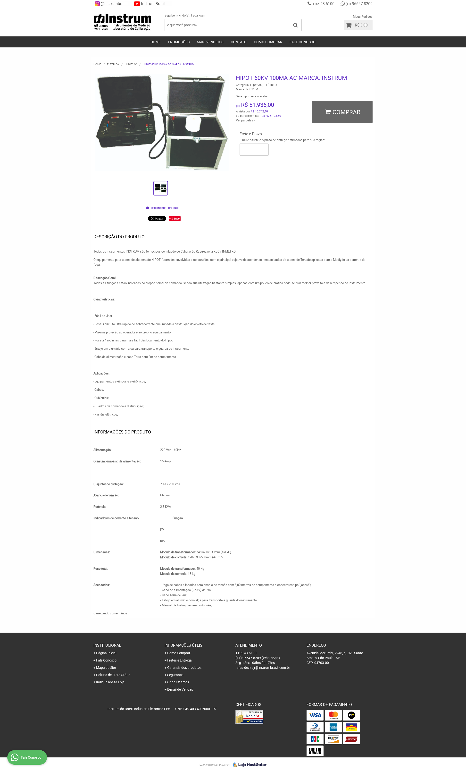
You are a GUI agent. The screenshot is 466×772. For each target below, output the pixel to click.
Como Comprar (268, 42)
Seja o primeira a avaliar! (252, 96)
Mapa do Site (106, 667)
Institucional (107, 645)
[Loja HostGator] (248, 764)
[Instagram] (112, 3)
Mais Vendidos (210, 42)
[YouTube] (152, 3)
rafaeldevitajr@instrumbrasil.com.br (262, 667)
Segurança (175, 674)
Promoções (179, 42)
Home (155, 42)
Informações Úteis (183, 645)
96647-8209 (359, 3)
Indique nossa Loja (110, 682)
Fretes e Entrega (179, 660)
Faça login (198, 15)
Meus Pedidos (363, 16)
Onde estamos (178, 682)
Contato (239, 42)
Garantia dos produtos (184, 667)
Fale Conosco (303, 42)
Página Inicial (106, 653)
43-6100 (323, 3)
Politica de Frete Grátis (113, 674)
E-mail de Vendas (180, 689)
